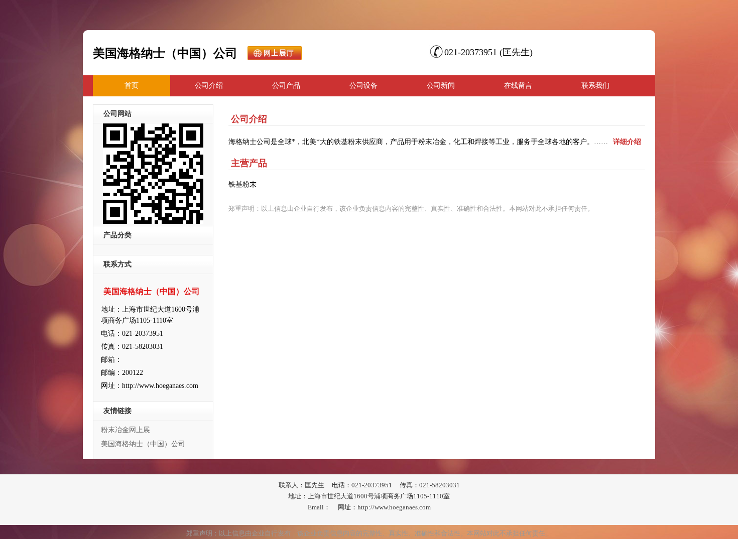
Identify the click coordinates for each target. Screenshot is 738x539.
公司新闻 (441, 85)
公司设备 (363, 85)
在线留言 (518, 85)
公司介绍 (209, 85)
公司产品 (286, 85)
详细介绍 (627, 142)
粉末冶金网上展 (125, 430)
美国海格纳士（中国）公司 (143, 444)
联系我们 (595, 85)
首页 (132, 85)
